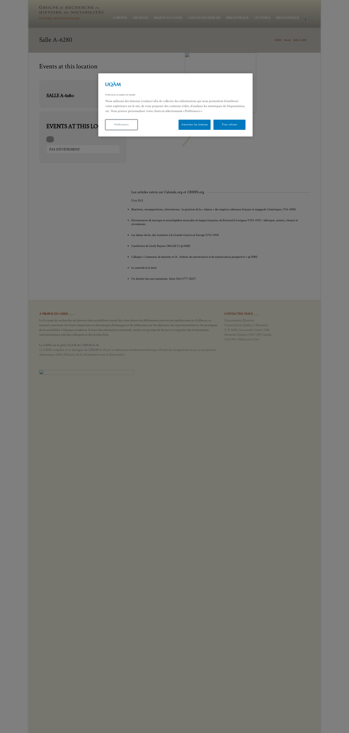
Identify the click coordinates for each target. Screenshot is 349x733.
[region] (175, 104)
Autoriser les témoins (194, 124)
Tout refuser (229, 124)
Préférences (121, 124)
